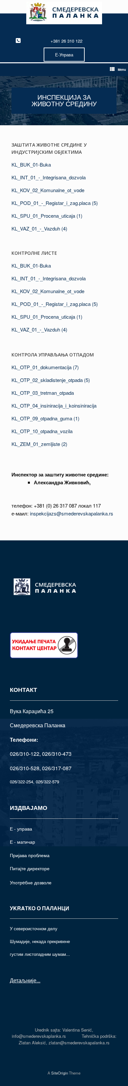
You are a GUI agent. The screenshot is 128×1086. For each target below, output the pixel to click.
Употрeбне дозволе (31, 882)
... (38, 980)
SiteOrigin (59, 1073)
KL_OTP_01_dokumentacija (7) (45, 367)
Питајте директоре (30, 868)
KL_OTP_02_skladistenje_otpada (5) (50, 379)
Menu (122, 69)
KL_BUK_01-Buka (31, 164)
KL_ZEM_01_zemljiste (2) (39, 443)
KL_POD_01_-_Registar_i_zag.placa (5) (54, 202)
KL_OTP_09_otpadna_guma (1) (45, 418)
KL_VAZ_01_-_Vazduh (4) (39, 228)
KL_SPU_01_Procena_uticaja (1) (46, 215)
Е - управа (21, 828)
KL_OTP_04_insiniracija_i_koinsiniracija (53, 405)
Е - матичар (22, 841)
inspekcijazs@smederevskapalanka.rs (71, 513)
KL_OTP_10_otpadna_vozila (42, 431)
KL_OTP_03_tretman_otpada (42, 392)
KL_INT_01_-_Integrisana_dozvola (48, 177)
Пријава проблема (30, 855)
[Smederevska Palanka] (64, 13)
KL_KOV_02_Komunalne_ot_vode (47, 190)
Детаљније (23, 980)
